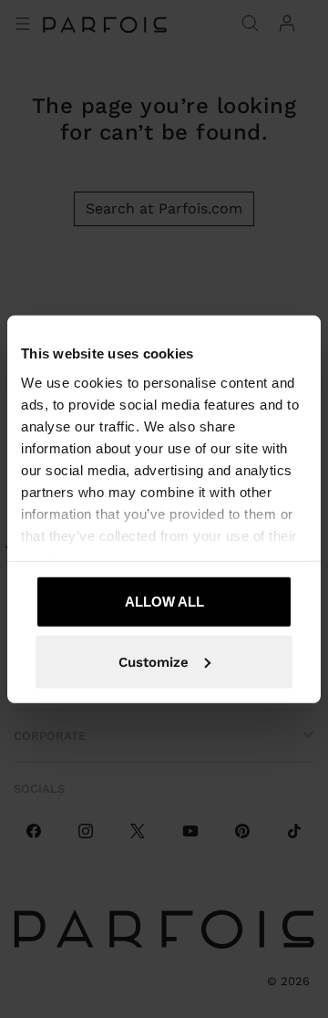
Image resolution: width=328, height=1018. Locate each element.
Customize (153, 661)
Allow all (164, 601)
